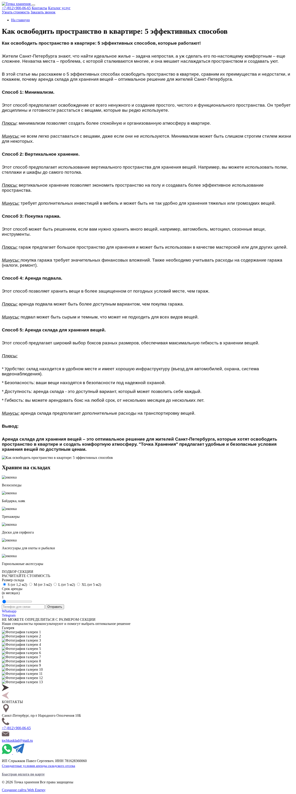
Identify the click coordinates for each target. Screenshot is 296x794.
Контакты (39, 8)
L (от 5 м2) (67, 585)
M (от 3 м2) (43, 585)
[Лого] (16, 4)
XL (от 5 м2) (91, 585)
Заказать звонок (43, 12)
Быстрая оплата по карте (23, 774)
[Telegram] (18, 753)
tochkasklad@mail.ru (17, 740)
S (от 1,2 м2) (18, 585)
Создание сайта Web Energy (24, 790)
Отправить (54, 607)
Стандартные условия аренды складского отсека (38, 766)
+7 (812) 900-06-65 (16, 8)
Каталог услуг (59, 8)
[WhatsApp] (7, 753)
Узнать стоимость (16, 12)
